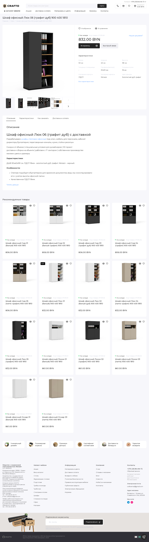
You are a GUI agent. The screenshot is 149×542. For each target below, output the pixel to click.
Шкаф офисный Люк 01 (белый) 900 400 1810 (53, 302)
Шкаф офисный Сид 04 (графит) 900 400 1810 (126, 244)
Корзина (68, 492)
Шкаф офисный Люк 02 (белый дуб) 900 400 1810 (91, 302)
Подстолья (38, 482)
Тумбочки (37, 489)
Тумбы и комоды (40, 485)
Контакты (104, 11)
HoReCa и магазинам (103, 482)
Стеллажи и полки (40, 492)
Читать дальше (13, 185)
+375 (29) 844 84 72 (134, 2)
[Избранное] (129, 6)
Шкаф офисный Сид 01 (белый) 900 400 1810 (17, 244)
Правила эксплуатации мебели (76, 482)
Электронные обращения (74, 489)
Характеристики (26, 118)
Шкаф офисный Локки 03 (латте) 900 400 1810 (127, 360)
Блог (97, 476)
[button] (68, 106)
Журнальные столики (42, 479)
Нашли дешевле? (136, 36)
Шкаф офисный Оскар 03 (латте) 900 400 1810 (54, 418)
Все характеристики (86, 81)
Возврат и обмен (71, 476)
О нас (98, 469)
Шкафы (36, 495)
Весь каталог (38, 472)
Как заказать (43, 118)
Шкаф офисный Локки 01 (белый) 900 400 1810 (54, 360)
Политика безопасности (74, 479)
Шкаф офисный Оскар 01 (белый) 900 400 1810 (18, 418)
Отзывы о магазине (103, 472)
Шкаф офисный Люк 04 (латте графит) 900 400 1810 (128, 302)
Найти (102, 6)
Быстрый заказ (109, 46)
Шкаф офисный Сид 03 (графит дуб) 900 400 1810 (91, 244)
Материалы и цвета (62, 11)
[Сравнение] (123, 6)
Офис (36, 502)
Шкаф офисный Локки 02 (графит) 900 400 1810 (91, 360)
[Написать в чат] (144, 537)
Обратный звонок (133, 471)
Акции (28, 11)
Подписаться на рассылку (57, 517)
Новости (99, 479)
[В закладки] (34, 205)
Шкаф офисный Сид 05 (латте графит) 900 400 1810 (19, 302)
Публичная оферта (72, 485)
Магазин (37, 505)
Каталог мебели (13, 11)
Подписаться (92, 522)
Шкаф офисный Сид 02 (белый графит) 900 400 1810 (56, 244)
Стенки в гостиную (41, 499)
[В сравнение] (30, 205)
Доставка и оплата (42, 11)
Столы (36, 476)
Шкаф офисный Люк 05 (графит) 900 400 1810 (17, 360)
